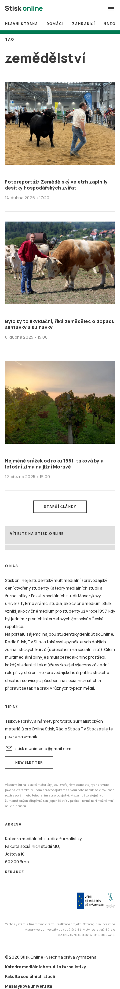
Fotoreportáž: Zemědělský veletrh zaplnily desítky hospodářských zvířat (56, 185)
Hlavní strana (21, 23)
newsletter (29, 762)
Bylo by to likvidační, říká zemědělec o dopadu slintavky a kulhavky (60, 324)
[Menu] (111, 9)
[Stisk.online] (24, 9)
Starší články (60, 506)
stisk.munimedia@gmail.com (38, 748)
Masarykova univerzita (28, 986)
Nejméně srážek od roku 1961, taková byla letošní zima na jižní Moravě (54, 463)
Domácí (55, 23)
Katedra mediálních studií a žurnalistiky (45, 967)
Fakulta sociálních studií (30, 976)
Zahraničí (83, 23)
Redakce (14, 872)
